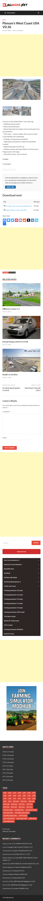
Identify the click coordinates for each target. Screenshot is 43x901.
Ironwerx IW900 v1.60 (20, 888)
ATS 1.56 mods (8, 769)
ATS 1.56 (21, 807)
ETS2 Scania (23, 815)
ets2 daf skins (19, 810)
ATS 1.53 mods (8, 780)
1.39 (24, 793)
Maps (4, 19)
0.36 (14, 272)
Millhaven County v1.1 (11, 309)
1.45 (19, 795)
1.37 (14, 793)
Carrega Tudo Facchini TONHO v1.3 (19, 847)
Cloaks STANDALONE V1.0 (22, 851)
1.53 (24, 798)
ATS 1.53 (29, 804)
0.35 (10, 272)
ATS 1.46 (16, 801)
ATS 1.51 (21, 804)
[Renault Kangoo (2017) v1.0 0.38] (21, 339)
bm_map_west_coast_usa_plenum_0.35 (18, 206)
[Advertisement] (21, 55)
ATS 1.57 (29, 807)
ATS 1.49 (6, 804)
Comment (6, 411)
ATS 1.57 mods (8, 766)
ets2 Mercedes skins (10, 815)
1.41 (33, 793)
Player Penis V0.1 (19, 878)
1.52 (19, 798)
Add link (10, 187)
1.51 (14, 798)
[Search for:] (21, 543)
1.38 (19, 793)
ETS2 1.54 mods (8, 762)
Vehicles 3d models (9, 831)
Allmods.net (10, 897)
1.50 (9, 798)
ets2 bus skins (8, 810)
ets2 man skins (8, 813)
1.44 (14, 795)
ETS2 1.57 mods (8, 752)
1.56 (5, 801)
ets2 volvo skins (9, 821)
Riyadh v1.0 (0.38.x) (10, 375)
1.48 (33, 795)
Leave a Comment (17, 30)
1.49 (5, 798)
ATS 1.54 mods (8, 776)
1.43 (9, 795)
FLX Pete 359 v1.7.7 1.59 (21, 854)
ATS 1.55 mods (8, 773)
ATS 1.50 (14, 804)
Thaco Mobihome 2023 (23, 867)
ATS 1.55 (14, 807)
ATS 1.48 (31, 801)
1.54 (29, 798)
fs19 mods (6, 829)
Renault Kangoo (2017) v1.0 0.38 (15, 342)
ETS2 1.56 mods (8, 755)
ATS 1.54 (6, 807)
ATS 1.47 (23, 801)
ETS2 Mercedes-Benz (22, 813)
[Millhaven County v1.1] (21, 307)
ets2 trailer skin (21, 818)
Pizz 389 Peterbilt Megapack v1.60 (22, 881)
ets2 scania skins (9, 818)
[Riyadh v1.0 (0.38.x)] (21, 372)
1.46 (24, 795)
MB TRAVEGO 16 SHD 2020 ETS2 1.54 (25, 864)
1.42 (5, 795)
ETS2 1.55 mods (8, 759)
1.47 (29, 795)
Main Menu (11, 13)
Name (4, 438)
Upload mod (21, 551)
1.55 (33, 798)
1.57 (9, 801)
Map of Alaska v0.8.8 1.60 (18, 874)
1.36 (9, 793)
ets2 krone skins (31, 810)
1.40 (29, 793)
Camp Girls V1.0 (18, 871)
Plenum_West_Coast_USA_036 (15, 210)
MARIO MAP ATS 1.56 (24, 843)
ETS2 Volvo (32, 818)
